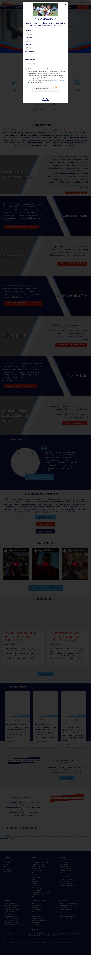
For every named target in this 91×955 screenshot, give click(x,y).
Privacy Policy (54, 80)
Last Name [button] (28, 37)
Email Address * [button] (30, 51)
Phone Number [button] (30, 59)
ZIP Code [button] (28, 44)
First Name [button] (28, 30)
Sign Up (45, 99)
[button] (47, 75)
